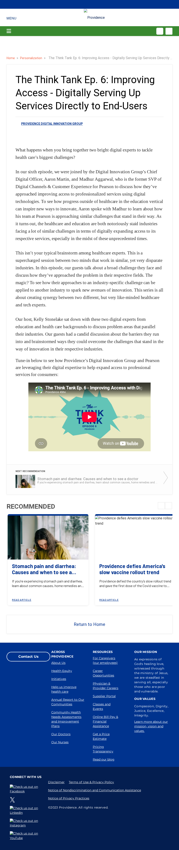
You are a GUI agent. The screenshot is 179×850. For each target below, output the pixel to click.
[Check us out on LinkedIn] (25, 810)
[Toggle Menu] (11, 17)
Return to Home (89, 624)
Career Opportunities (103, 673)
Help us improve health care (63, 689)
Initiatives (58, 679)
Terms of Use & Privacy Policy (91, 782)
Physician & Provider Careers (105, 686)
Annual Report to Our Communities (67, 702)
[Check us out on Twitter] (13, 799)
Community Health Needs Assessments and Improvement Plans (66, 719)
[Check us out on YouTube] (25, 835)
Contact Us (28, 656)
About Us (58, 663)
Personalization (31, 58)
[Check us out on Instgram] (25, 823)
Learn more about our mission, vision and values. (151, 726)
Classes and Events (101, 706)
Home (11, 58)
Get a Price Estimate (101, 736)
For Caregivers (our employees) (105, 660)
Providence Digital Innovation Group (52, 123)
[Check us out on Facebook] (25, 789)
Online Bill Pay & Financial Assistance (105, 721)
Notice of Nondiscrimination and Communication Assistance (94, 790)
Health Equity (61, 671)
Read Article (21, 599)
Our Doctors (61, 734)
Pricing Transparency (103, 749)
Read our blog (103, 759)
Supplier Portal (104, 696)
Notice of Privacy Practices (68, 798)
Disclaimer (56, 782)
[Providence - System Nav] (94, 17)
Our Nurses (60, 742)
